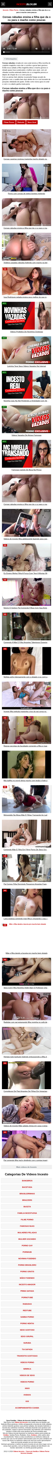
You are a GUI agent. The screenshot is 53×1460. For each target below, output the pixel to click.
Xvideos (34, 1435)
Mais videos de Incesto (26, 1167)
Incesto (5, 10)
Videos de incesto (21, 1422)
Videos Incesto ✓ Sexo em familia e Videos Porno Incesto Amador (31, 1452)
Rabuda (20, 122)
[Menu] (3, 4)
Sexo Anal (32, 122)
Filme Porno (14, 10)
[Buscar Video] (50, 4)
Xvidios (6, 1435)
